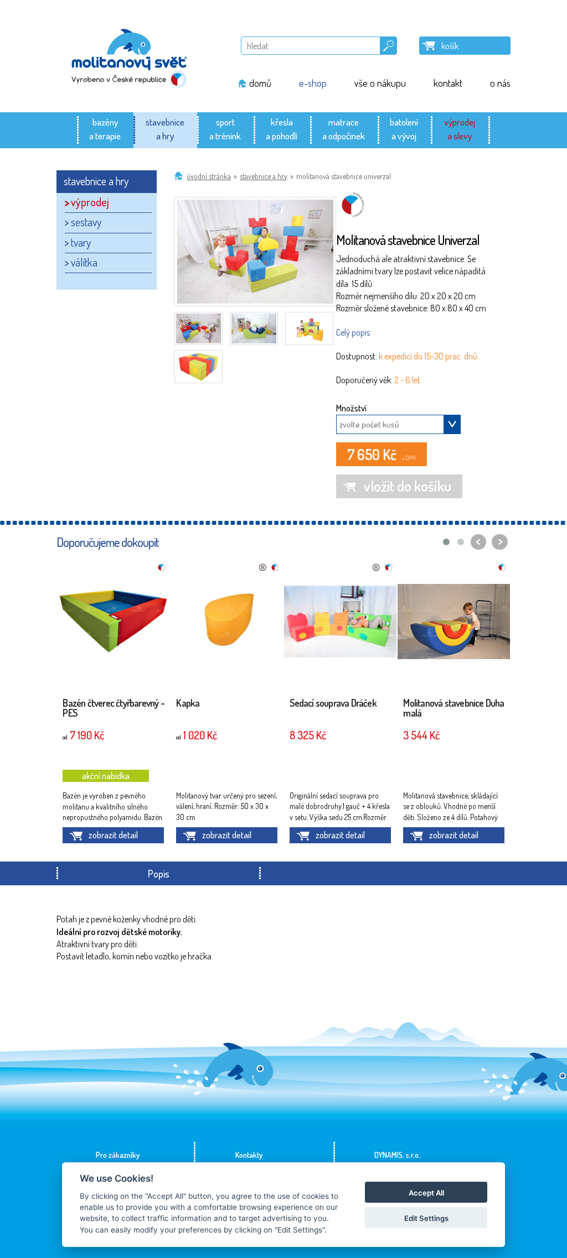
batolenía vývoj (404, 129)
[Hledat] (388, 43)
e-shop (313, 83)
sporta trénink (225, 129)
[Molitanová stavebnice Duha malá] (454, 623)
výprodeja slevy (459, 129)
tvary (81, 242)
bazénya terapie (105, 129)
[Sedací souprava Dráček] (340, 623)
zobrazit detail (113, 835)
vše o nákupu (380, 83)
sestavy (86, 222)
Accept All (426, 1192)
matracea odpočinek (343, 129)
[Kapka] (227, 623)
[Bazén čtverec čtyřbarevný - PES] (113, 623)
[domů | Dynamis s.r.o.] (129, 56)
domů (260, 83)
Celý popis (353, 332)
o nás (500, 83)
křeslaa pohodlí (281, 129)
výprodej (90, 202)
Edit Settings (426, 1218)
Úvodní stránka (209, 176)
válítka (84, 262)
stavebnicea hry (165, 129)
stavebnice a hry (263, 176)
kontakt (448, 83)
